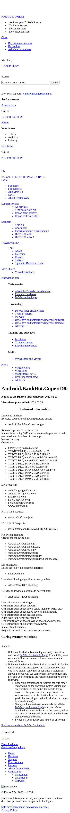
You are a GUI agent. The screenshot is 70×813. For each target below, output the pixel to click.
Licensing (20, 253)
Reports (19, 257)
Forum (4, 122)
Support (12, 759)
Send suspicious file (25, 209)
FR (21, 176)
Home (11, 753)
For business (15, 188)
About (18, 250)
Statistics (19, 260)
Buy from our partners (20, 43)
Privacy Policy (9, 810)
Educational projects (26, 345)
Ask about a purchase (19, 49)
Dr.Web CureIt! (23, 234)
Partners (12, 765)
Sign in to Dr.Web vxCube (29, 263)
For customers (15, 762)
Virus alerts (21, 370)
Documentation (17, 28)
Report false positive (26, 212)
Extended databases (25, 294)
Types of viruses (23, 313)
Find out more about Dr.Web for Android (23, 725)
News (11, 194)
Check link (21, 227)
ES (17, 176)
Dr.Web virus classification (29, 310)
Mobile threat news (25, 373)
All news (20, 379)
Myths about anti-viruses (28, 358)
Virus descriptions (24, 272)
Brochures (20, 339)
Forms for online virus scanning (32, 231)
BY (40, 176)
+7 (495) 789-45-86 (12, 116)
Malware (19, 316)
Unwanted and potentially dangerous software (39, 319)
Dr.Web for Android (34, 655)
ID (43, 176)
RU (3, 176)
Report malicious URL (27, 216)
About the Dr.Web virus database (32, 291)
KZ (31, 176)
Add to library (11, 65)
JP (27, 176)
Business (13, 756)
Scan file (19, 224)
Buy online (14, 46)
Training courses (24, 342)
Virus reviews (22, 367)
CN (8, 176)
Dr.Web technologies (26, 297)
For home (13, 185)
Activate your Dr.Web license (25, 22)
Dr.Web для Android (29, 707)
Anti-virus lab (15, 191)
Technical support (18, 25)
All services (21, 206)
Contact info (14, 771)
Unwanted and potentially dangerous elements (39, 322)
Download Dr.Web (19, 31)
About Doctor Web (18, 197)
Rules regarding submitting (37, 93)
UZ (36, 176)
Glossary (19, 326)
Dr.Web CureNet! (24, 237)
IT (24, 176)
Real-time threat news (26, 376)
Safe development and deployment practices (24, 807)
